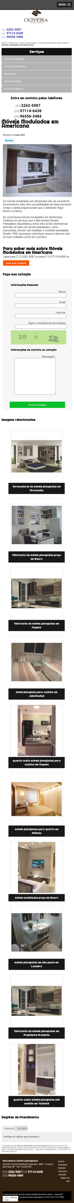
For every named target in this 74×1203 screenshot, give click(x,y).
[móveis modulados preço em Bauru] (36, 867)
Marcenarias (10, 74)
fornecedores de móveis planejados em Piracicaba (37, 488)
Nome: (62, 291)
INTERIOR (22, 1128)
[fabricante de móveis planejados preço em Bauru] (36, 525)
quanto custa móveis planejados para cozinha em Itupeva (37, 762)
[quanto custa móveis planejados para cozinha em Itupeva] (36, 730)
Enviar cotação (37, 404)
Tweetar (9, 140)
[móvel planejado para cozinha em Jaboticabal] (36, 662)
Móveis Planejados (13, 81)
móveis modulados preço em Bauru (36, 897)
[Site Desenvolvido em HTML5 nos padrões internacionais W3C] (10, 1200)
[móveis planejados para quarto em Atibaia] (36, 799)
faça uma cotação (16, 263)
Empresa (62, 1164)
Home (61, 1161)
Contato (62, 1174)
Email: (62, 302)
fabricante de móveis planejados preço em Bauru (36, 556)
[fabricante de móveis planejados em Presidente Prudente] (36, 1000)
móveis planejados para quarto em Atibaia (37, 831)
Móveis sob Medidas (13, 89)
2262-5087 (13, 29)
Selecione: (9, 1128)
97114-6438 (14, 33)
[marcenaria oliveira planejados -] (37, 17)
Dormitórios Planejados (15, 66)
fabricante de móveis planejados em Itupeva (36, 625)
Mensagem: (49, 356)
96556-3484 (14, 37)
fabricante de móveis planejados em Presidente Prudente (36, 1033)
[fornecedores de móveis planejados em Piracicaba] (36, 456)
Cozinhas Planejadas (14, 59)
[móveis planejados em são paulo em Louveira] (36, 932)
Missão (62, 1168)
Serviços (36, 51)
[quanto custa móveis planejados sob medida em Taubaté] (36, 1069)
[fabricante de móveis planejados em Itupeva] (36, 593)
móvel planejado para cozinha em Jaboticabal (36, 694)
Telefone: (60, 312)
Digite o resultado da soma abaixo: (47, 323)
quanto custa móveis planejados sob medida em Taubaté (36, 1101)
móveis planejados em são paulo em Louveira (36, 964)
